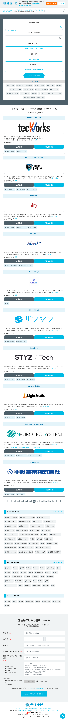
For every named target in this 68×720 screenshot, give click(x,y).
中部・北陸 (18, 447)
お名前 (5, 639)
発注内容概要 (8, 666)
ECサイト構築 (50, 86)
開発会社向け (22, 710)
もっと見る (35, 140)
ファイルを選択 (29, 681)
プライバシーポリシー (44, 708)
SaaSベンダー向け (33, 710)
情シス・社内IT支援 (47, 94)
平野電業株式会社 (34, 462)
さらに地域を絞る (12, 30)
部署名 (5, 645)
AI (39, 94)
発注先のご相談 (51, 3)
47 (38, 501)
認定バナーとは (45, 710)
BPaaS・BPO (40, 98)
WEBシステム (20, 86)
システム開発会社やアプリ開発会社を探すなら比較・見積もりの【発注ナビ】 (21, 10)
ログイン (61, 3)
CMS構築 (58, 86)
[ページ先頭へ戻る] (62, 716)
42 (18, 501)
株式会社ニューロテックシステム (34, 424)
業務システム (10, 86)
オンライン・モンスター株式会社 (34, 158)
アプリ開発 (29, 86)
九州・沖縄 (37, 447)
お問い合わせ (54, 710)
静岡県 (10, 11)
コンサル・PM (54, 90)
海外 (16, 181)
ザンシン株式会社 (34, 310)
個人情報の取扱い (41, 688)
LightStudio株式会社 (34, 386)
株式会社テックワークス (34, 118)
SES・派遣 (58, 94)
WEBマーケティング (12, 94)
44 (26, 501)
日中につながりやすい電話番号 (12, 657)
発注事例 (41, 2)
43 (22, 501)
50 (50, 501)
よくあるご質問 (26, 708)
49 (46, 501)
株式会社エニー (34, 196)
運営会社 (18, 708)
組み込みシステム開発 (41, 90)
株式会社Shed (34, 234)
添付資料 (6, 678)
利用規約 (30, 688)
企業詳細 (19, 147)
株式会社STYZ (34, 348)
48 (42, 501)
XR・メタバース (24, 94)
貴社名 (5, 633)
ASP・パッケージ (28, 90)
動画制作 (34, 94)
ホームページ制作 (39, 86)
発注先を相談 (49, 147)
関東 (12, 447)
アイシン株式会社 (34, 272)
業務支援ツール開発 (29, 98)
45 (30, 501)
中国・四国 (29, 447)
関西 (23, 447)
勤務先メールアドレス (11, 651)
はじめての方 (23, 2)
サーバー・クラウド (15, 90)
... (14, 501)
